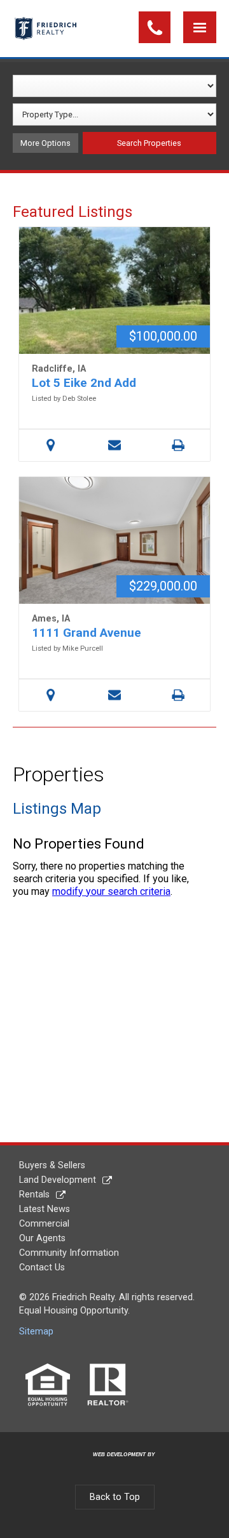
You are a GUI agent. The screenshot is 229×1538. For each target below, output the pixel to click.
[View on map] (51, 445)
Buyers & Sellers (52, 1165)
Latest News (44, 1209)
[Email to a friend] (114, 445)
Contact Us (42, 1267)
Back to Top (115, 1497)
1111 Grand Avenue (86, 632)
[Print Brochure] (178, 445)
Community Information (69, 1253)
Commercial (44, 1223)
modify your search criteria (111, 891)
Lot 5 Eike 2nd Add (84, 382)
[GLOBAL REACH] (116, 1465)
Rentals (34, 1194)
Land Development (57, 1180)
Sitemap (36, 1331)
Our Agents (42, 1238)
